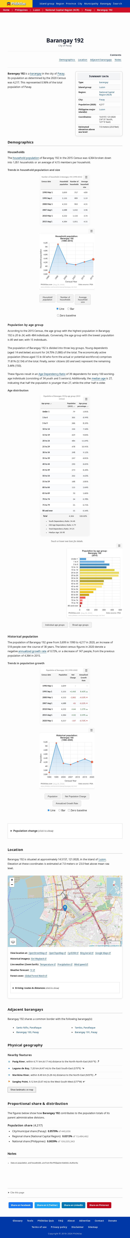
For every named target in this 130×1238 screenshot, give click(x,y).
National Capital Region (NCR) (62, 9)
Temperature (46, 964)
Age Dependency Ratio (52, 374)
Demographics (67, 59)
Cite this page (17, 1192)
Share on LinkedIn (73, 1205)
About (71, 1220)
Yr (31, 970)
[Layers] (13, 941)
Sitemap (93, 1226)
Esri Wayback (37, 958)
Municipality (91, 3)
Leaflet (91, 945)
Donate (112, 1220)
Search (117, 3)
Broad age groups (80, 625)
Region (60, 3)
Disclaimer (78, 1226)
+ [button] (12, 880)
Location (82, 59)
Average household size (82, 299)
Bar (72, 309)
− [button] (12, 885)
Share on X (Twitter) (47, 1205)
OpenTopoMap (56, 953)
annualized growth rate (32, 651)
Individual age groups (55, 625)
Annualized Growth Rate (67, 803)
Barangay (105, 3)
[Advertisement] (65, 24)
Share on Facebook (20, 1205)
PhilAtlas (18, 4)
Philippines (21, 9)
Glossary (18, 1220)
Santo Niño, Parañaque (28, 1027)
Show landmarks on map (21, 1090)
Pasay (88, 9)
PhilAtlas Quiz (46, 1220)
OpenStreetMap (37, 953)
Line (61, 309)
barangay (103, 82)
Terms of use (39, 1226)
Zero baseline (67, 315)
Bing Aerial (85, 953)
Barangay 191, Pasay (86, 1032)
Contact (99, 1220)
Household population (47, 298)
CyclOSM (72, 953)
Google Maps (101, 953)
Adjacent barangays (101, 59)
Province (71, 3)
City (80, 3)
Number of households (65, 298)
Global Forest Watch (35, 975)
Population (52, 796)
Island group (47, 3)
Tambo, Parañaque (85, 1027)
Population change (25, 831)
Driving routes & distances (30, 987)
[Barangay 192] (65, 908)
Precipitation (64, 964)
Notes (118, 59)
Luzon (36, 9)
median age (99, 378)
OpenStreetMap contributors (108, 945)
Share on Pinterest (99, 1205)
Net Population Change (75, 796)
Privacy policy (59, 1226)
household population (26, 158)
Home (6, 9)
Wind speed (80, 964)
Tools (30, 1220)
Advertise (84, 1220)
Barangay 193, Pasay (27, 1032)
